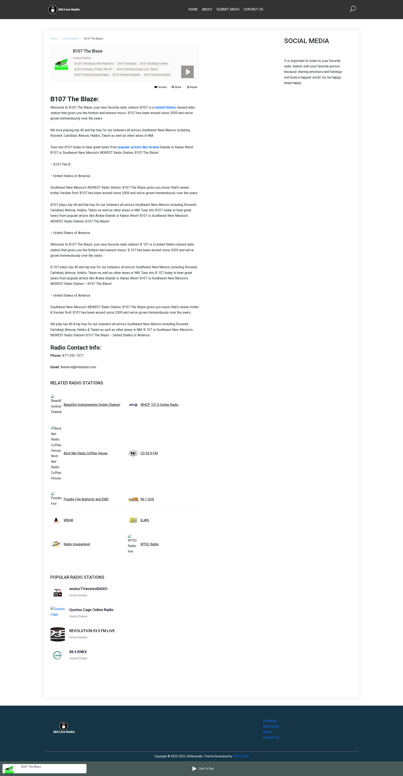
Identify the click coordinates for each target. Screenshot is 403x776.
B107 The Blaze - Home (154, 63)
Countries (270, 721)
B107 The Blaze (127, 63)
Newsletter (271, 726)
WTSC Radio (149, 544)
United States (71, 38)
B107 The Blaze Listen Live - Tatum (137, 69)
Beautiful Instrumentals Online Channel (92, 405)
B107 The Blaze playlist (126, 74)
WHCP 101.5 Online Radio (159, 405)
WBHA (68, 520)
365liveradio (241, 756)
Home (193, 9)
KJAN (144, 520)
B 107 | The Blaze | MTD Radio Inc (94, 63)
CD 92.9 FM (149, 453)
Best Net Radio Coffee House (85, 453)
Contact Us (253, 9)
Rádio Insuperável (77, 544)
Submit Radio (228, 9)
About (207, 9)
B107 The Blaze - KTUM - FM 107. (94, 69)
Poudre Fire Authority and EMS (86, 499)
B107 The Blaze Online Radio (92, 74)
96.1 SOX (147, 499)
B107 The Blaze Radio (157, 74)
